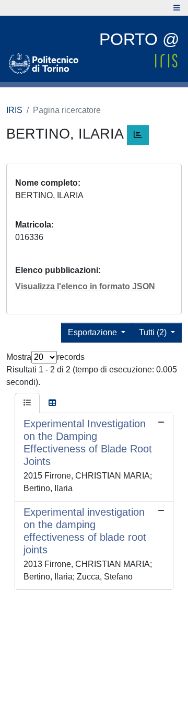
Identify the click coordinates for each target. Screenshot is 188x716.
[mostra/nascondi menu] (177, 8)
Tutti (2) (154, 332)
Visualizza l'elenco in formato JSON (85, 286)
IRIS (14, 110)
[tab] (27, 403)
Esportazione (93, 332)
